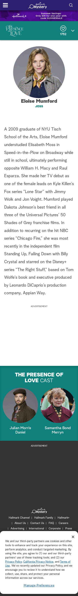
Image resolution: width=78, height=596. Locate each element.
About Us (20, 523)
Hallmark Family (43, 518)
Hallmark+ (63, 518)
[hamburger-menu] (5, 5)
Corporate (55, 528)
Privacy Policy (13, 562)
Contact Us (37, 523)
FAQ (51, 523)
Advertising (17, 528)
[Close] (73, 537)
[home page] (37, 5)
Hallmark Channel (19, 518)
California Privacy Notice (38, 562)
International (36, 528)
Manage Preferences (39, 585)
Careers (63, 523)
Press (68, 528)
